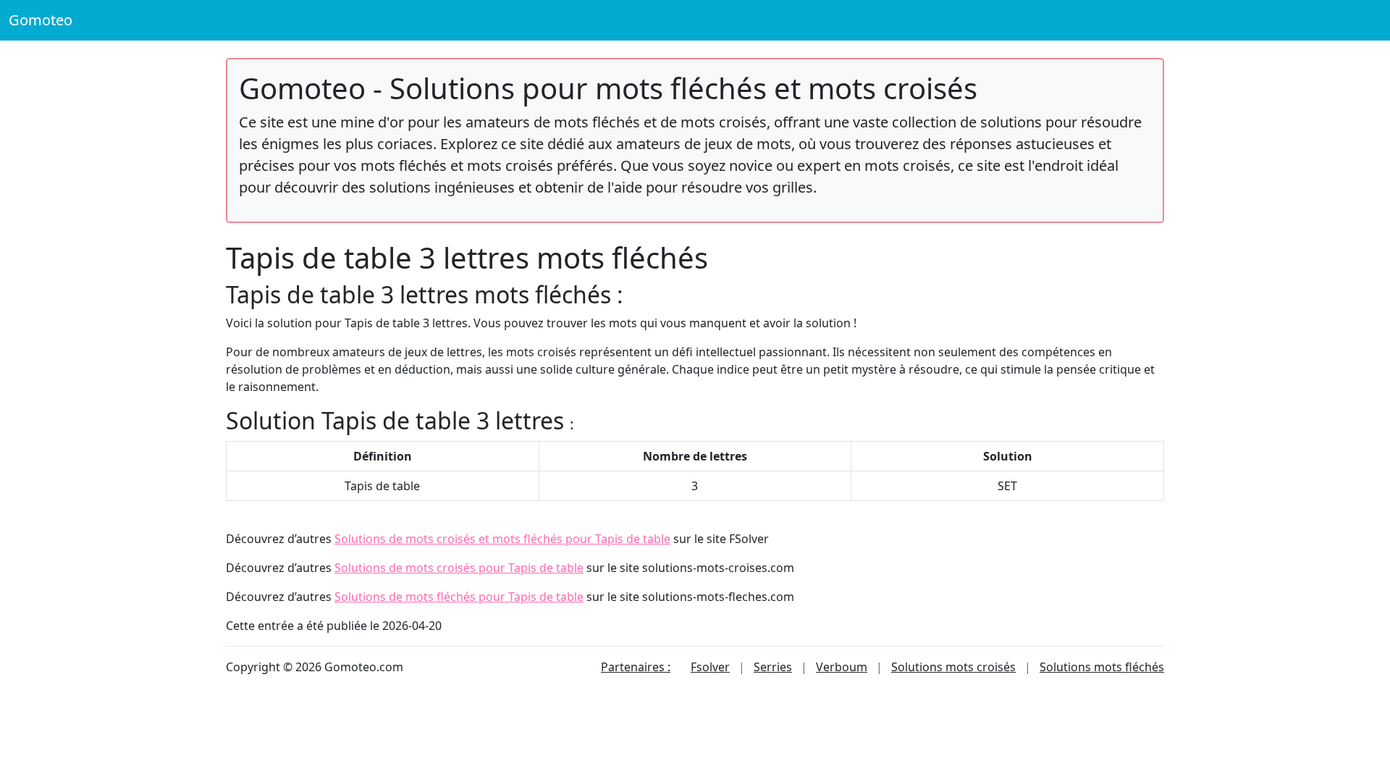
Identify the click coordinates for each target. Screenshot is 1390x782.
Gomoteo (40, 20)
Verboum (841, 667)
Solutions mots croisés (953, 667)
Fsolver (710, 667)
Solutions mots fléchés (1102, 667)
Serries (773, 667)
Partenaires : (635, 667)
